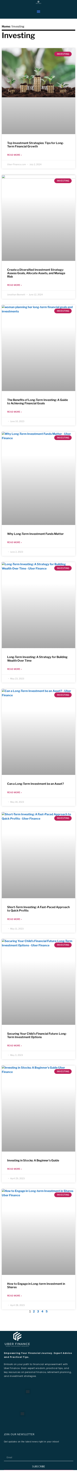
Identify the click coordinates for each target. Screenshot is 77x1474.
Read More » (14, 155)
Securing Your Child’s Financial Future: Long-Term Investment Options (37, 1035)
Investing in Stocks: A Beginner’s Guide (33, 1160)
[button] (38, 11)
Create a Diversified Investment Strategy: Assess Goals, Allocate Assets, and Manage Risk (36, 273)
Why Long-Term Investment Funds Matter (35, 534)
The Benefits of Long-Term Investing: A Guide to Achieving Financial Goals (37, 401)
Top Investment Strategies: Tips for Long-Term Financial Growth (35, 144)
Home (6, 26)
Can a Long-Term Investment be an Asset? (35, 783)
